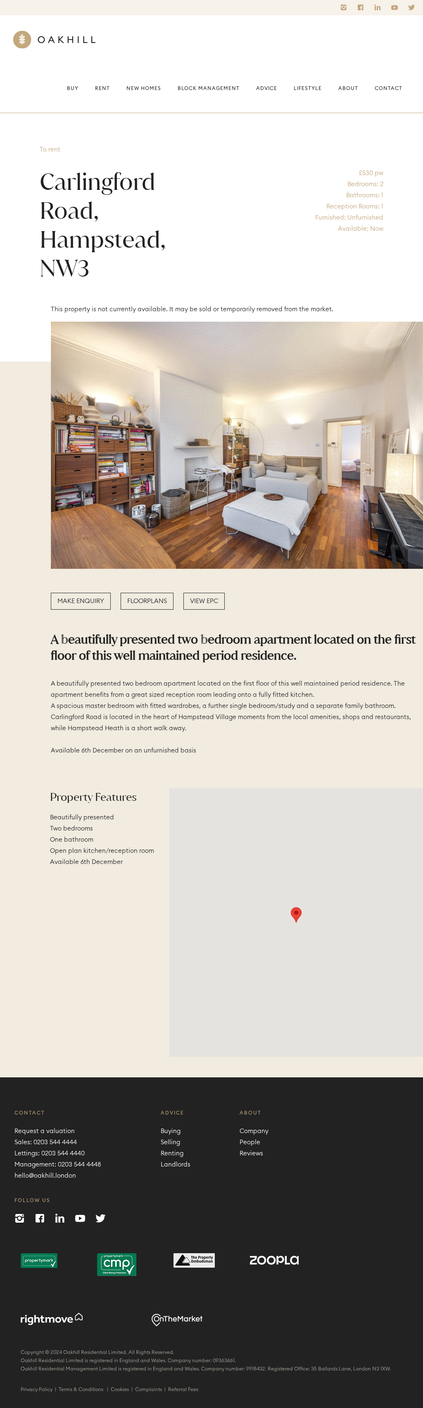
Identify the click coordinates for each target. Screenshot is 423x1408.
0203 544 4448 (79, 1165)
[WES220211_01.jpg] (237, 445)
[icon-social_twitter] (411, 7)
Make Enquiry (80, 601)
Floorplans (147, 601)
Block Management (209, 88)
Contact (388, 88)
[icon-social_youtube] (396, 7)
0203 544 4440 (63, 1153)
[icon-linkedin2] (379, 7)
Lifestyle (308, 88)
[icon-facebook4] (362, 7)
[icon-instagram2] (345, 7)
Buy (72, 88)
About (348, 88)
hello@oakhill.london (45, 1176)
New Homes (143, 88)
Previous (37, 443)
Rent (102, 88)
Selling (170, 1142)
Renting (172, 1153)
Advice (266, 88)
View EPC (204, 601)
